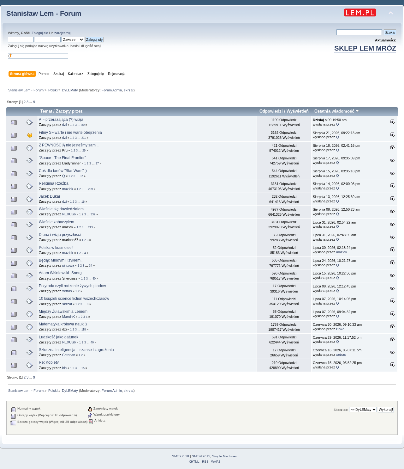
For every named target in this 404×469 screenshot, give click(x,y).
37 (97, 163)
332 (93, 214)
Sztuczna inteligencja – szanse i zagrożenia (76, 350)
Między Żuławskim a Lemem (63, 311)
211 (83, 137)
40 (94, 278)
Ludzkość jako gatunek (58, 337)
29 (84, 150)
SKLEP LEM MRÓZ (365, 48)
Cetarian (68, 355)
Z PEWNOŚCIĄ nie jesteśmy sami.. (68, 145)
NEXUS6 (69, 214)
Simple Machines (224, 456)
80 (83, 125)
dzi (64, 125)
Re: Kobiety (49, 362)
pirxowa (68, 265)
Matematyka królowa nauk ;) (63, 324)
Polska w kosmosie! (56, 247)
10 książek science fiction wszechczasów (74, 298)
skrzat (129, 90)
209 (90, 189)
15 (83, 368)
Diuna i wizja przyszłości (60, 234)
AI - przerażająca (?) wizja (61, 119)
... (31, 102)
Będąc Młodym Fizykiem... (61, 260)
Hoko (340, 329)
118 (83, 329)
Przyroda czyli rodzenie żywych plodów (72, 286)
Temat (46, 111)
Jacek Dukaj (49, 196)
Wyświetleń (298, 111)
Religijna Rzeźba (53, 183)
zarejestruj (62, 33)
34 (90, 265)
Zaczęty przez (69, 111)
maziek (67, 189)
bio (64, 368)
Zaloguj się (40, 33)
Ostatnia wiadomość (334, 111)
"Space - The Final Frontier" (62, 158)
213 (90, 227)
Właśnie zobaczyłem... (58, 222)
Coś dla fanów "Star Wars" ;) (63, 171)
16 (83, 201)
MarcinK (68, 316)
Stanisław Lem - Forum (43, 13)
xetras (67, 291)
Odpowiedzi (271, 111)
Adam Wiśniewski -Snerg (60, 273)
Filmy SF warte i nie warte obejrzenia (70, 132)
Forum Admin (112, 90)
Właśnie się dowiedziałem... (62, 209)
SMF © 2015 (201, 456)
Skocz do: (341, 409)
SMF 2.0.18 (180, 456)
